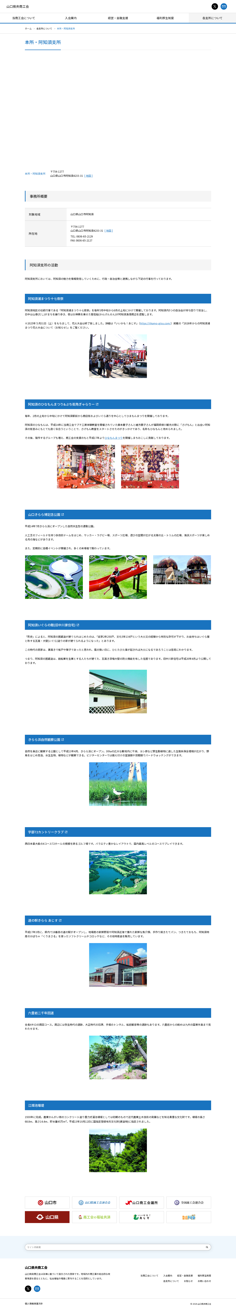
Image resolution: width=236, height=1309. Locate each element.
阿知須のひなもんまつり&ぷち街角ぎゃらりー (61, 404)
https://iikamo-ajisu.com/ (155, 323)
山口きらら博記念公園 (44, 514)
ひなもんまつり (114, 438)
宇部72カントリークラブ (46, 832)
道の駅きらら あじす (43, 920)
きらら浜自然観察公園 (44, 739)
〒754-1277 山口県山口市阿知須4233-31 (67, 174)
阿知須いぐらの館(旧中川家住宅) (51, 625)
